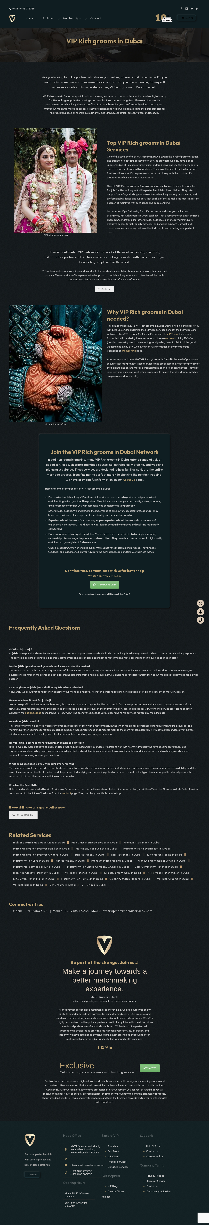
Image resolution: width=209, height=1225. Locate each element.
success (169, 338)
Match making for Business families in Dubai (41, 848)
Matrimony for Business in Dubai (96, 848)
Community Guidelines (159, 1191)
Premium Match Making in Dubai (111, 860)
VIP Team (172, 334)
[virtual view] (200, 611)
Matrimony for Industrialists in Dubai (146, 848)
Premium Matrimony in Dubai (142, 842)
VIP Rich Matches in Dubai (81, 872)
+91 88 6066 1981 (25, 814)
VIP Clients (114, 1156)
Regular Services (117, 1161)
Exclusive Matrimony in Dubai (123, 872)
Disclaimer (153, 1186)
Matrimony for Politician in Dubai (82, 878)
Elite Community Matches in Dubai (156, 866)
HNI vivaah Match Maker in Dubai (168, 872)
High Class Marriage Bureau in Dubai (94, 842)
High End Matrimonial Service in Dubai (162, 860)
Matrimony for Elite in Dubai (31, 860)
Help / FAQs (153, 1146)
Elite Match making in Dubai (165, 854)
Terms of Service (156, 1181)
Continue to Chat (107, 584)
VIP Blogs (113, 1186)
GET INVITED (150, 1068)
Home (29, 18)
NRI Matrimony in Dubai (126, 854)
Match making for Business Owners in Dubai (41, 854)
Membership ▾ (72, 18)
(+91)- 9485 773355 (23, 8)
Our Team (113, 1151)
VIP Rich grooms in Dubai (173, 878)
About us (129, 480)
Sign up (189, 17)
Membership (129, 350)
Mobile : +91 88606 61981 (30, 911)
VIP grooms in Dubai (62, 884)
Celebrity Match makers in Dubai (130, 878)
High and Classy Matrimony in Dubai (36, 872)
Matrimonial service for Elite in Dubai (37, 866)
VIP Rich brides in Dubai (28, 884)
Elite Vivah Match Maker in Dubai (34, 878)
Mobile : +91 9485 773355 (71, 911)
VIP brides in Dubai (94, 884)
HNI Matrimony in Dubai (90, 854)
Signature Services (118, 1166)
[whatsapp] (200, 603)
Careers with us (154, 1156)
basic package (33, 712)
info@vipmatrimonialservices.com (127, 911)
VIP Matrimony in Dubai (70, 860)
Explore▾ (48, 18)
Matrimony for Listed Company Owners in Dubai (98, 866)
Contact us (106, 289)
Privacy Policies (155, 1175)
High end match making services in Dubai (39, 842)
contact (66, 793)
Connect (95, 18)
